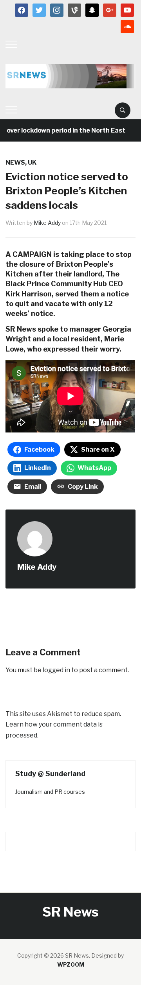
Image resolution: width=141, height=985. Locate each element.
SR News (70, 912)
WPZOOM (70, 964)
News (15, 162)
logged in (56, 670)
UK (32, 162)
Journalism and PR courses (50, 791)
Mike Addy (47, 222)
